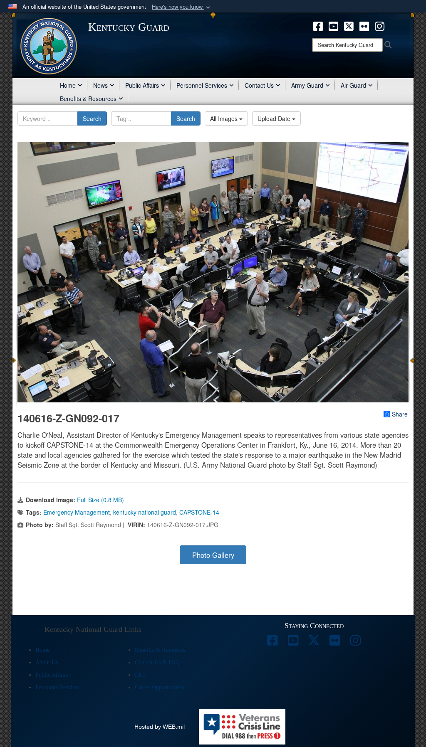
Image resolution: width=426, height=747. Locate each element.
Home (68, 85)
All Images (224, 118)
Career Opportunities (159, 687)
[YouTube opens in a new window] (333, 25)
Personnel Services (201, 85)
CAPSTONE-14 (199, 512)
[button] (182, 6)
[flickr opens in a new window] (364, 25)
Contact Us (259, 85)
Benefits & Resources (88, 98)
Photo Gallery (213, 555)
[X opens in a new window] (349, 25)
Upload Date (275, 118)
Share (400, 414)
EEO (140, 675)
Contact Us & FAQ (157, 662)
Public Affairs (142, 85)
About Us (46, 662)
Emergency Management (76, 512)
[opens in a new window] (272, 642)
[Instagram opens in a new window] (379, 25)
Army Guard (307, 85)
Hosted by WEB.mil (159, 726)
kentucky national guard (144, 512)
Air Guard (353, 85)
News (100, 85)
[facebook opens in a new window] (318, 25)
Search (92, 118)
